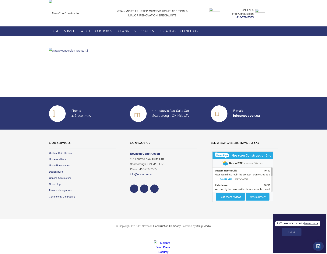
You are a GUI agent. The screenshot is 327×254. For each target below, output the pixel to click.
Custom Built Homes (60, 153)
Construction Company (167, 226)
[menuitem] (55, 31)
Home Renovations (59, 165)
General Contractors (60, 178)
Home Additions (57, 159)
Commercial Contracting (62, 196)
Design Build (56, 171)
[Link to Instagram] (266, 232)
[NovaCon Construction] (72, 13)
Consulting (55, 184)
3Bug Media (203, 226)
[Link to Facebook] (259, 232)
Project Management (60, 190)
